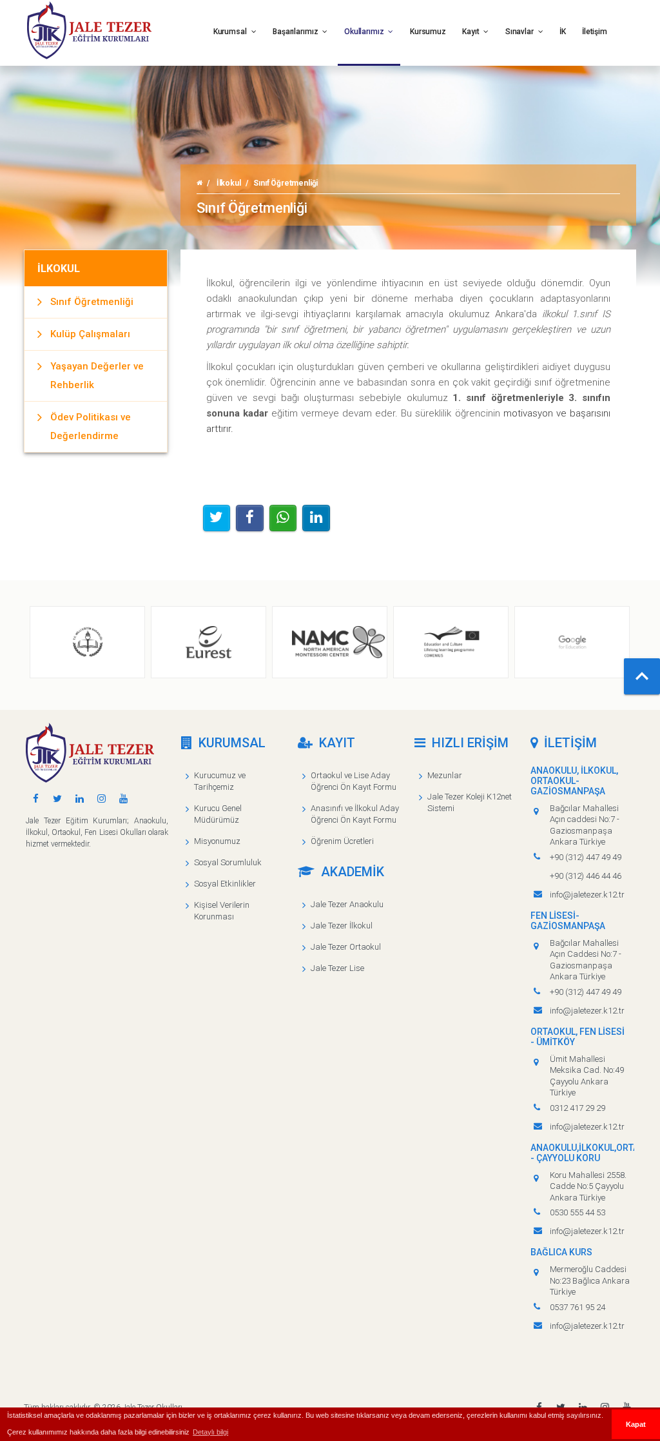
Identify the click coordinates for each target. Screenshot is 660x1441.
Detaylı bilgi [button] (210, 1432)
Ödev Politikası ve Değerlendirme (90, 426)
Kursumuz (428, 31)
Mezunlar (444, 775)
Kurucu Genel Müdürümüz (218, 814)
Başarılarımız (296, 31)
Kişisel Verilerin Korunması (221, 910)
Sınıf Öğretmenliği (91, 302)
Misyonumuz (217, 841)
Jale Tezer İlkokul (342, 925)
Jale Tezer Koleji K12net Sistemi (469, 802)
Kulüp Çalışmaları (90, 334)
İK (562, 31)
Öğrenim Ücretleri (342, 841)
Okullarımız (365, 31)
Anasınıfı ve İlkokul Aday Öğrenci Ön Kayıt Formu (355, 814)
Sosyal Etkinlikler (225, 883)
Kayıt (471, 31)
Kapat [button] (636, 1424)
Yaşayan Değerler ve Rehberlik (97, 375)
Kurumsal (231, 31)
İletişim (594, 31)
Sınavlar (520, 31)
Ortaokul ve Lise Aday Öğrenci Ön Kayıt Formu (353, 781)
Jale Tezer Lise (337, 968)
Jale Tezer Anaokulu (347, 904)
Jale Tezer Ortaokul (346, 947)
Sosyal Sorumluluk (228, 862)
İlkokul (229, 183)
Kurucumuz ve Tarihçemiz (220, 781)
